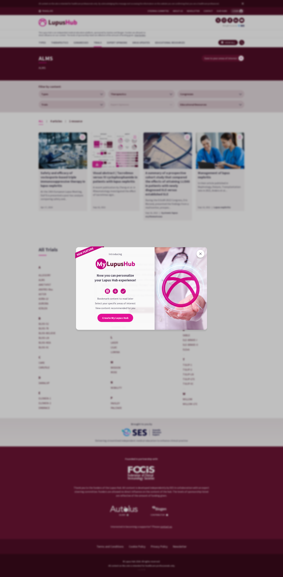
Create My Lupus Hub (115, 318)
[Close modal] (200, 254)
